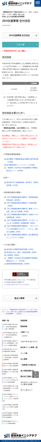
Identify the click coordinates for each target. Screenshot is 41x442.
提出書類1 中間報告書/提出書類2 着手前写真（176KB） (22, 160)
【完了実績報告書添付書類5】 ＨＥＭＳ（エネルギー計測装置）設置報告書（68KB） (22, 221)
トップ (4, 309)
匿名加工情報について (29, 376)
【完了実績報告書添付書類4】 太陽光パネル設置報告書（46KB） (22, 215)
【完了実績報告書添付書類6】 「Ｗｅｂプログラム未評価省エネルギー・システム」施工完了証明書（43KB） (22, 229)
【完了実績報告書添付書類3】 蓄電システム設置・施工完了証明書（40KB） (22, 210)
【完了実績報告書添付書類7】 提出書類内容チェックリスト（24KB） (22, 236)
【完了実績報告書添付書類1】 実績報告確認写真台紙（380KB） (22, 198)
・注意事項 (23, 336)
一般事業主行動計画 (28, 365)
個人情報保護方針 (27, 371)
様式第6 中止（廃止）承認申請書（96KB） (22, 252)
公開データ (24, 332)
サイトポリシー (26, 390)
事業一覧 (5, 320)
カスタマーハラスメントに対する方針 (29, 383)
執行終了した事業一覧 (29, 347)
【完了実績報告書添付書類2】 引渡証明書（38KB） (21, 204)
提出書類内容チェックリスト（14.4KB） (21, 165)
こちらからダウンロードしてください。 (17, 284)
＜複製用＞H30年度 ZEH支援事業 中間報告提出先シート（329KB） (22, 169)
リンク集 (23, 353)
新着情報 (23, 320)
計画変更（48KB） (13, 255)
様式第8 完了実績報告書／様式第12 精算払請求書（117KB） (22, 183)
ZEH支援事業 (9, 313)
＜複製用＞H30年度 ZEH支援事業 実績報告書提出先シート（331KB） (22, 259)
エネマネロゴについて (29, 341)
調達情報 (23, 326)
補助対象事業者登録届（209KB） (18, 264)
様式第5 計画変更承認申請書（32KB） (20, 249)
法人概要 (23, 359)
